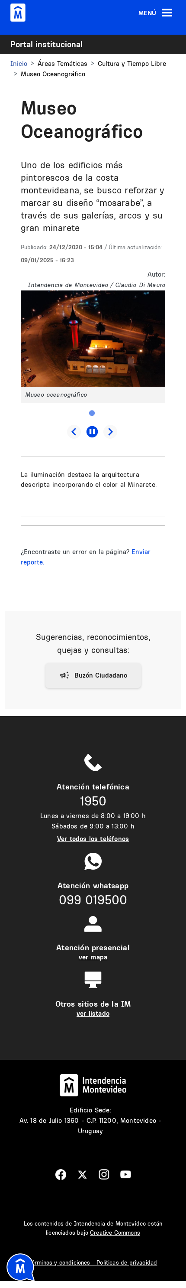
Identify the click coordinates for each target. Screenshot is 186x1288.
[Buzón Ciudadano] (93, 675)
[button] (93, 338)
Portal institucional (46, 44)
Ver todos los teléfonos (93, 839)
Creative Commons (115, 1232)
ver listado (93, 1013)
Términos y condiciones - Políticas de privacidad (93, 1262)
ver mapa (93, 957)
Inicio (18, 63)
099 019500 (93, 899)
